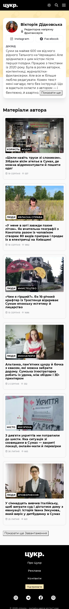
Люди (11, 217)
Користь (13, 149)
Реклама (34, 570)
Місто (11, 427)
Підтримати (34, 586)
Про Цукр (34, 562)
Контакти (34, 578)
